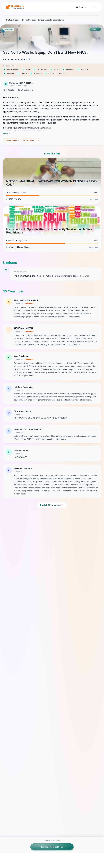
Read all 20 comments (52, 505)
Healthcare (9, 29)
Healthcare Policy (12, 140)
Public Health (28, 140)
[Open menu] (95, 7)
